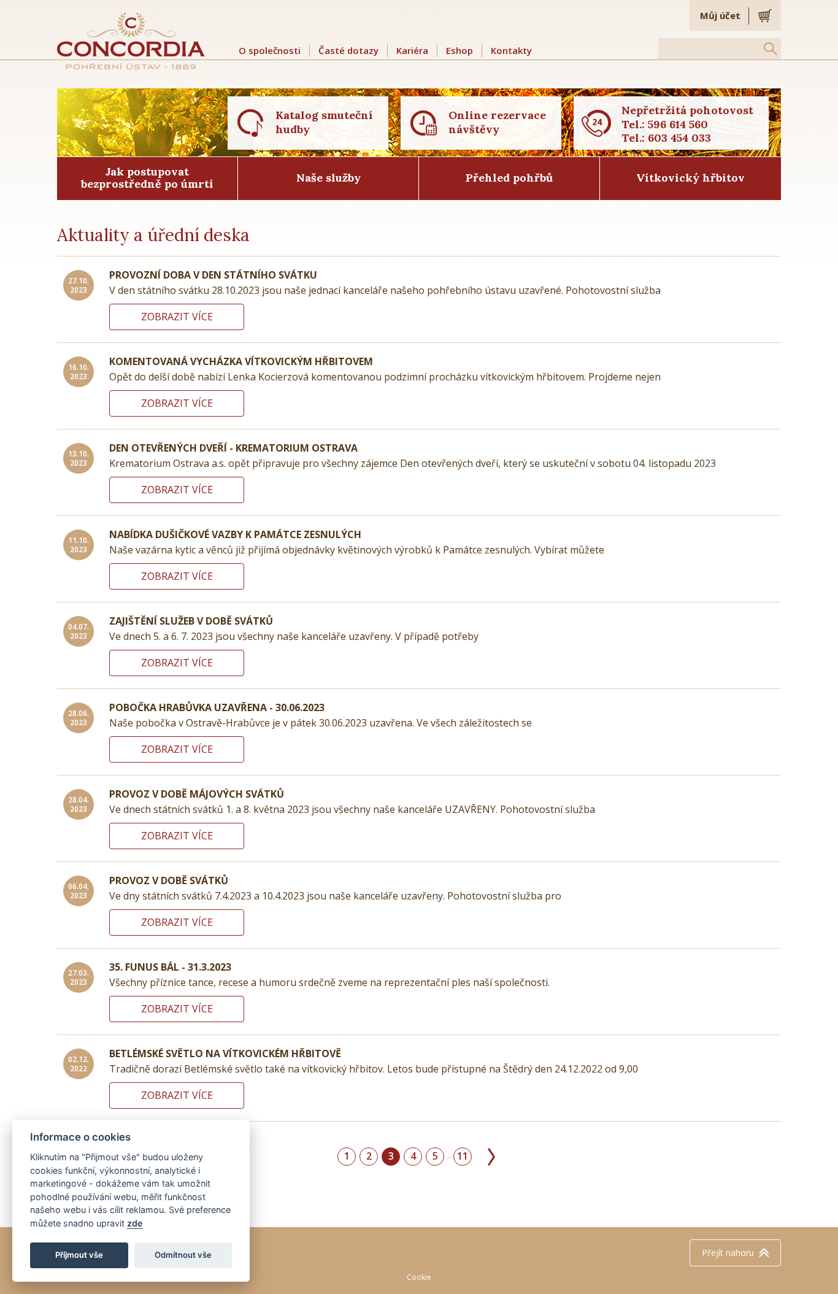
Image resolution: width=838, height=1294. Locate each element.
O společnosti (270, 50)
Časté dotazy (348, 50)
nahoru (728, 1252)
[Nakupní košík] (765, 15)
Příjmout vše (79, 1255)
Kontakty (511, 50)
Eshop (459, 50)
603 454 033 (679, 138)
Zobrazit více (177, 316)
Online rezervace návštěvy (497, 122)
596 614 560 (678, 124)
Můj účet (720, 15)
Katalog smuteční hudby (324, 122)
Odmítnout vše (183, 1255)
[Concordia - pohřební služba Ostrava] (131, 40)
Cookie (419, 1277)
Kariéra (412, 50)
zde (135, 1223)
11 (462, 1156)
